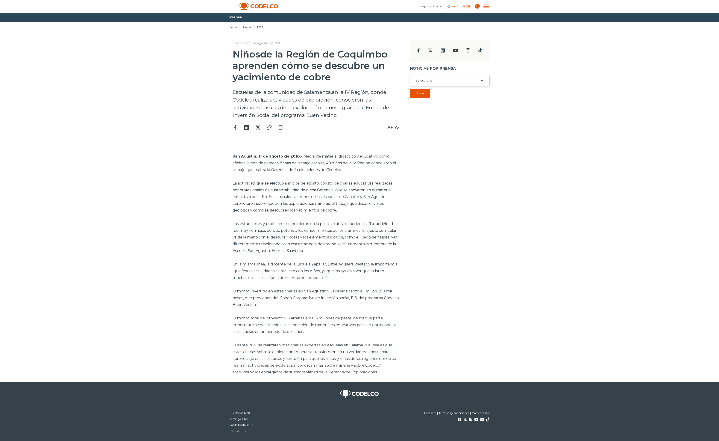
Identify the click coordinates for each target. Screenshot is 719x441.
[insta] (468, 51)
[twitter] (430, 52)
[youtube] (455, 51)
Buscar (420, 93)
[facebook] (418, 51)
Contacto (430, 413)
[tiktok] (480, 51)
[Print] (280, 127)
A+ (390, 127)
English (456, 6)
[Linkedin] (246, 127)
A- (397, 127)
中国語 (467, 6)
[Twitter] (258, 127)
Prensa (247, 27)
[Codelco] (258, 6)
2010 (260, 27)
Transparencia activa (430, 6)
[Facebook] (235, 127)
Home (233, 27)
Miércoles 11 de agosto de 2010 (257, 43)
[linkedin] (443, 51)
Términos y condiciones (454, 413)
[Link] (269, 127)
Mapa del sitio (481, 413)
